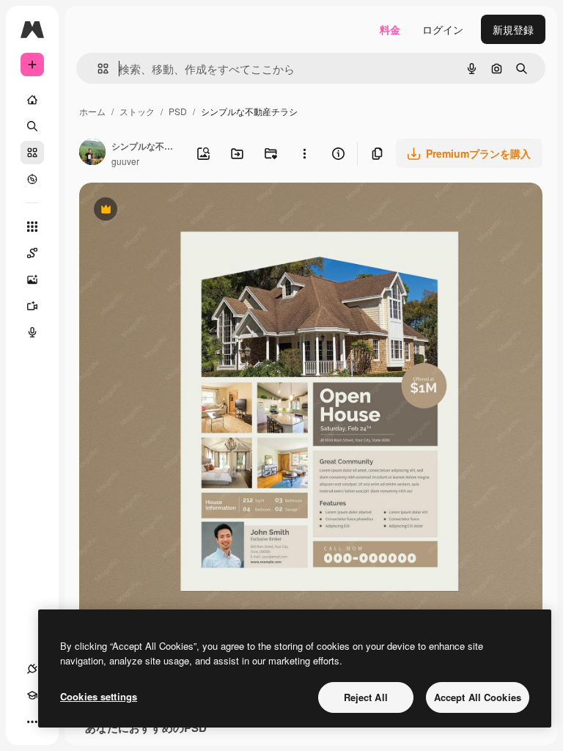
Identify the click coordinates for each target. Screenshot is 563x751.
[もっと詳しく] (32, 179)
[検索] (32, 126)
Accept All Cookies (477, 697)
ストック (137, 111)
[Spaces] (32, 253)
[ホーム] (32, 99)
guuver (125, 161)
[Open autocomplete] (97, 68)
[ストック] (32, 152)
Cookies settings (98, 696)
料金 (390, 29)
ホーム (92, 111)
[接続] (32, 669)
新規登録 (513, 29)
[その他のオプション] (304, 153)
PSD (178, 111)
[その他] (32, 721)
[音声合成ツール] (32, 332)
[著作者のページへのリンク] (92, 153)
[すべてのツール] (32, 226)
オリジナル (179, 211)
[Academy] (32, 695)
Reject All (366, 697)
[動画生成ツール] (32, 306)
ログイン (442, 29)
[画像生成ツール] (32, 279)
